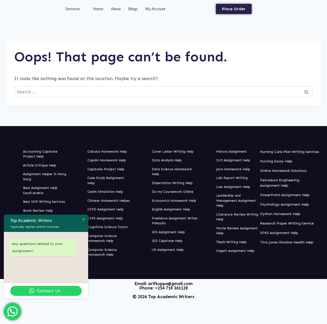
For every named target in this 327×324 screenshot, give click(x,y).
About (116, 9)
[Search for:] (163, 91)
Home (98, 9)
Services (72, 9)
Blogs (133, 9)
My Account (155, 9)
